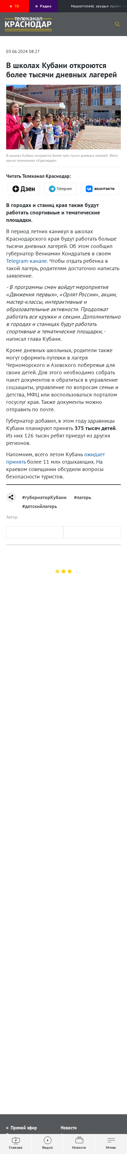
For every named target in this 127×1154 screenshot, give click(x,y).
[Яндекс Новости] (24, 189)
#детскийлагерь (39, 506)
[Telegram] (60, 189)
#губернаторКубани (44, 497)
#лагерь (82, 497)
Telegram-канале (26, 260)
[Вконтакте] (100, 189)
